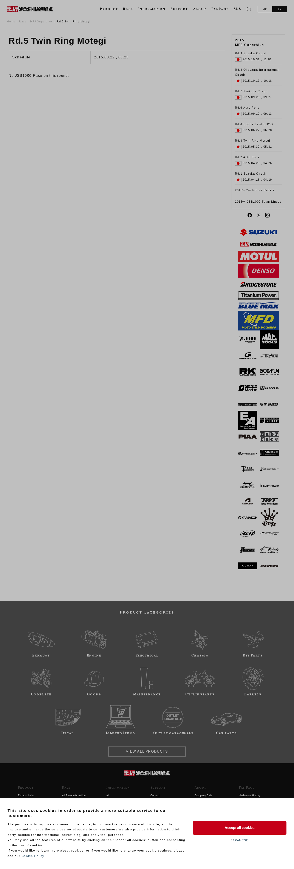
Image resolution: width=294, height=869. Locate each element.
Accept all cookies (240, 828)
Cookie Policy (33, 856)
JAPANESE (240, 840)
